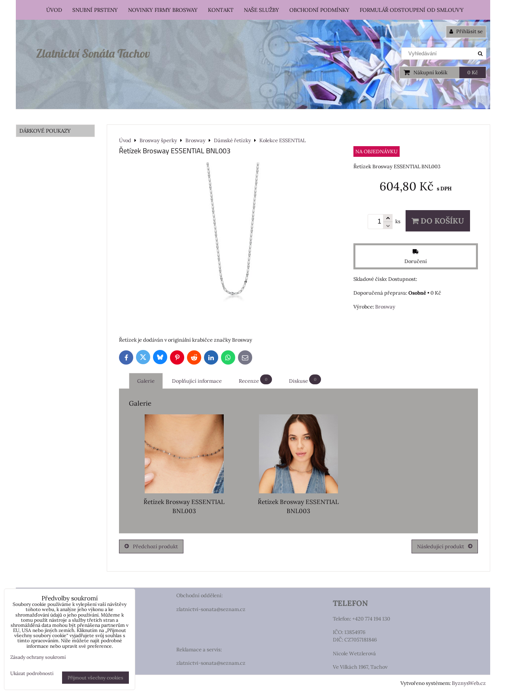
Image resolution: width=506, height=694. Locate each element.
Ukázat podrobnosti (31, 673)
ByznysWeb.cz (469, 683)
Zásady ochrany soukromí (38, 657)
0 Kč (472, 72)
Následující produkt (440, 546)
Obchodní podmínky (319, 9)
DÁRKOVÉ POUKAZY (45, 130)
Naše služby (261, 9)
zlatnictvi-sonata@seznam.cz (210, 609)
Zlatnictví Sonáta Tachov (93, 53)
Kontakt (221, 9)
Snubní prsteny (95, 9)
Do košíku (441, 221)
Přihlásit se (469, 31)
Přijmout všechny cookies (95, 678)
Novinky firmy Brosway (163, 9)
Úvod (54, 9)
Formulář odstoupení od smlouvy (412, 9)
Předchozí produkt (155, 546)
